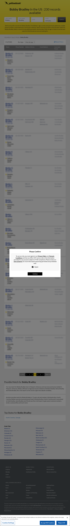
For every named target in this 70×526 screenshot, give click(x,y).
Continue (35, 274)
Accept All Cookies (47, 523)
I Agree (36, 267)
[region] (35, 520)
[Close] (67, 517)
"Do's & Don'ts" (18, 261)
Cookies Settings (8, 523)
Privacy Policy (42, 256)
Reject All (61, 523)
